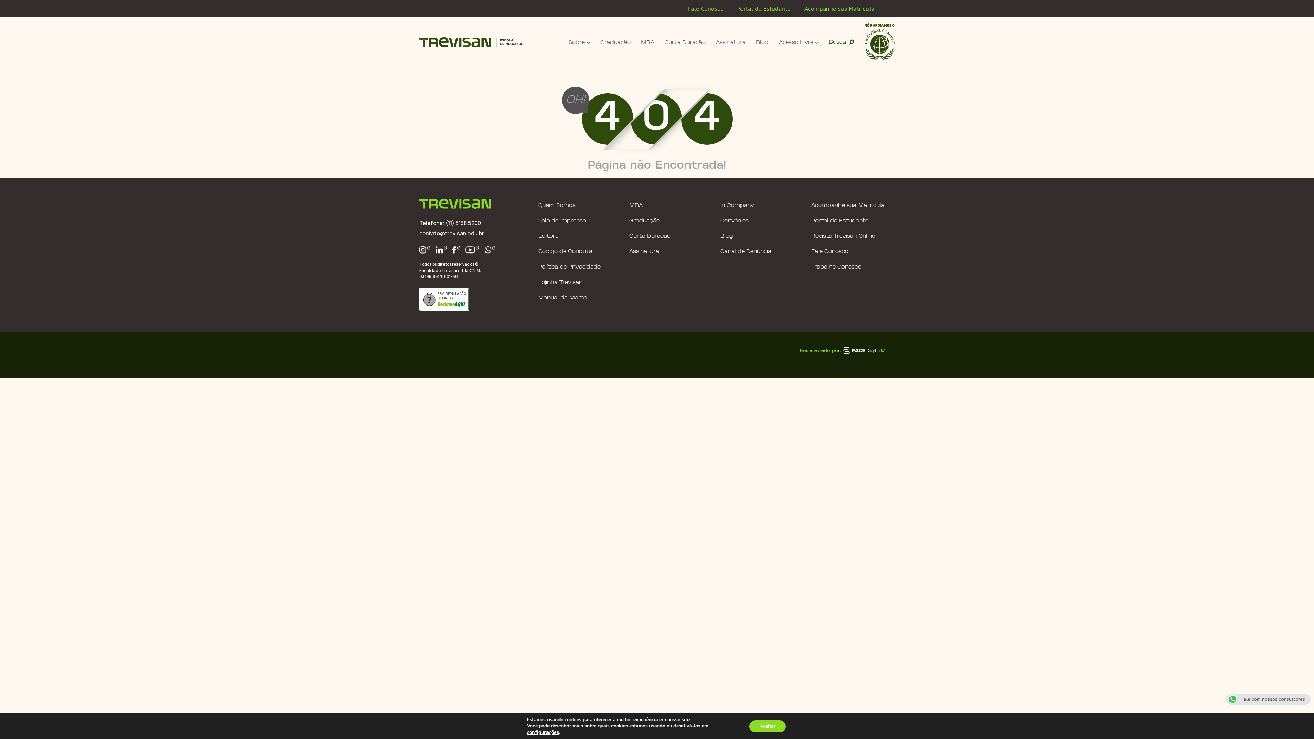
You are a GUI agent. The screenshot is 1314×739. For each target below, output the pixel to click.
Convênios (734, 220)
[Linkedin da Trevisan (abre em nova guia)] (441, 250)
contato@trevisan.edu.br (451, 233)
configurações (543, 732)
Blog (762, 42)
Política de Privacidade (569, 267)
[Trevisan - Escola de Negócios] (471, 42)
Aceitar (767, 726)
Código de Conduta (565, 251)
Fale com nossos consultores (1273, 699)
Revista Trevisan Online (843, 236)
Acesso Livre (796, 42)
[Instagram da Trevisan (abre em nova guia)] (424, 250)
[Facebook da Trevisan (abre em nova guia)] (456, 250)
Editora (548, 236)
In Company (737, 205)
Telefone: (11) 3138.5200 (450, 223)
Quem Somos (557, 205)
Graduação (615, 42)
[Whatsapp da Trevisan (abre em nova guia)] (490, 250)
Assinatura (731, 42)
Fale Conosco (706, 8)
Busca (837, 42)
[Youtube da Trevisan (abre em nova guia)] (472, 250)
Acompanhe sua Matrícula (839, 8)
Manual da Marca (562, 297)
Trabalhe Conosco (836, 267)
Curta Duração (685, 42)
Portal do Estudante (764, 8)
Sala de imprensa (562, 220)
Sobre (577, 42)
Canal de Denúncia (745, 251)
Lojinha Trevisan (560, 282)
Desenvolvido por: (820, 350)
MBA (647, 42)
